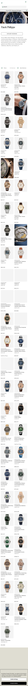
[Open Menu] (2, 3)
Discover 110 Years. (16, 10)
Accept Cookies (14, 683)
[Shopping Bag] (26, 3)
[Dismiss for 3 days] (26, 10)
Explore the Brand (12, 33)
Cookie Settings (14, 679)
